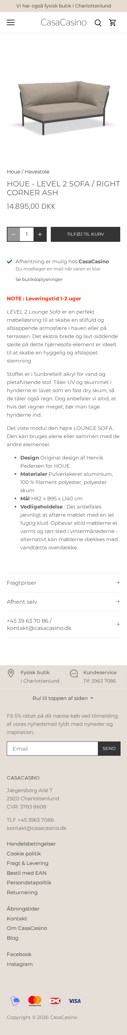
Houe (13, 171)
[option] (63, 103)
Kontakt (17, 918)
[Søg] (97, 22)
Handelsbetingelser (31, 843)
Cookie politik (24, 853)
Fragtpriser (21, 583)
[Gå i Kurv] (113, 22)
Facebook (19, 954)
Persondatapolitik (29, 882)
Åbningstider (23, 908)
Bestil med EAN (26, 873)
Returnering (22, 892)
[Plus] (40, 234)
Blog (12, 938)
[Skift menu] (11, 22)
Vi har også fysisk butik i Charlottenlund (63, 6)
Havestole (37, 171)
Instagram (20, 964)
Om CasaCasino (27, 928)
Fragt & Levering (27, 863)
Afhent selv (22, 602)
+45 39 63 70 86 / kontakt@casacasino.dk (39, 624)
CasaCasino (63, 1017)
